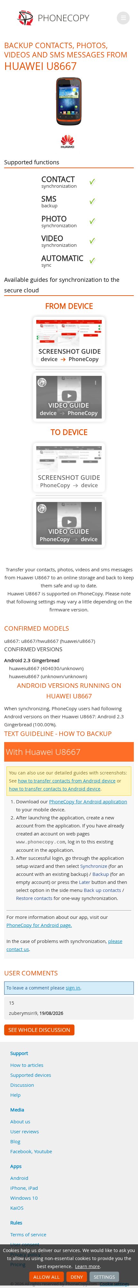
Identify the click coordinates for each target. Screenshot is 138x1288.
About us (20, 1121)
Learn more (87, 1266)
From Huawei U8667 (69, 341)
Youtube (43, 1151)
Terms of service (28, 1234)
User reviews (24, 1131)
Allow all (46, 1277)
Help (15, 1095)
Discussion (22, 1085)
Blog (15, 1141)
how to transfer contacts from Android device (67, 781)
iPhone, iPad (24, 1188)
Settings (104, 1277)
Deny (77, 1277)
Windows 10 (24, 1198)
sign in (73, 988)
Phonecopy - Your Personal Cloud (54, 18)
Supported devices (30, 1075)
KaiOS (16, 1208)
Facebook (20, 1151)
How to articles (26, 1065)
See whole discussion (39, 1029)
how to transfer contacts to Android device (54, 789)
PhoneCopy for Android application (88, 801)
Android (19, 1178)
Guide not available (69, 397)
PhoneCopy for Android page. (39, 925)
